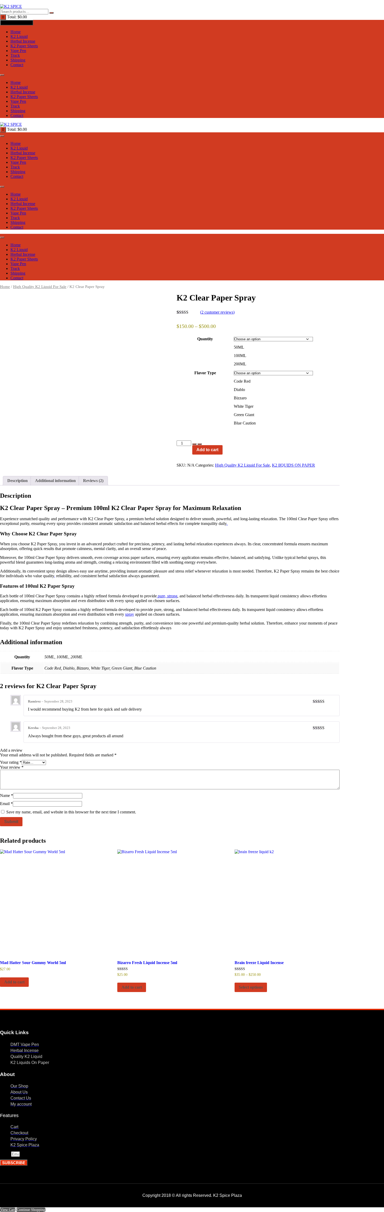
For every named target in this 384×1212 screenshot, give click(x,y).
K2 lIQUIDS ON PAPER (293, 465)
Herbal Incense (22, 41)
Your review (12, 767)
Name (6, 795)
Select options (251, 987)
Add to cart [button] (14, 982)
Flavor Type (205, 373)
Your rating (11, 762)
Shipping (17, 60)
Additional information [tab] (55, 480)
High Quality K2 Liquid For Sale (39, 287)
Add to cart (207, 450)
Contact (16, 65)
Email (6, 803)
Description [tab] (17, 480)
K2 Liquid (19, 36)
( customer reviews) (217, 312)
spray (129, 614)
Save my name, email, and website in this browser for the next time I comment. (71, 812)
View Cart (7, 1210)
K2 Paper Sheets (24, 46)
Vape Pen (18, 50)
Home (15, 32)
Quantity (205, 339)
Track (15, 55)
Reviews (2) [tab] (93, 480)
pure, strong (167, 596)
